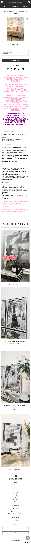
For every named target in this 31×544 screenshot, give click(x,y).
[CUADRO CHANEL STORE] (15, 440)
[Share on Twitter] (14, 69)
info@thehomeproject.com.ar (16, 510)
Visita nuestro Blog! (16, 511)
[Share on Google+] (19, 69)
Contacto (15, 501)
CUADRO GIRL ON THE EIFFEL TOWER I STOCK (14, 341)
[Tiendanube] (13, 540)
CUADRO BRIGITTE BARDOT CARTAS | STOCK (14, 405)
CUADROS (22, 11)
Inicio (5, 11)
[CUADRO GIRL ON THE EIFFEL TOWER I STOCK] (15, 313)
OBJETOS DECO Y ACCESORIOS (13, 11)
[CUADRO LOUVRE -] (15, 256)
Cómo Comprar (15, 499)
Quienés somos (15, 497)
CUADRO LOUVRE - (14, 284)
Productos (15, 495)
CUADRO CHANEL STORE (14, 469)
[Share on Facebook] (11, 69)
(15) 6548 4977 (16, 508)
